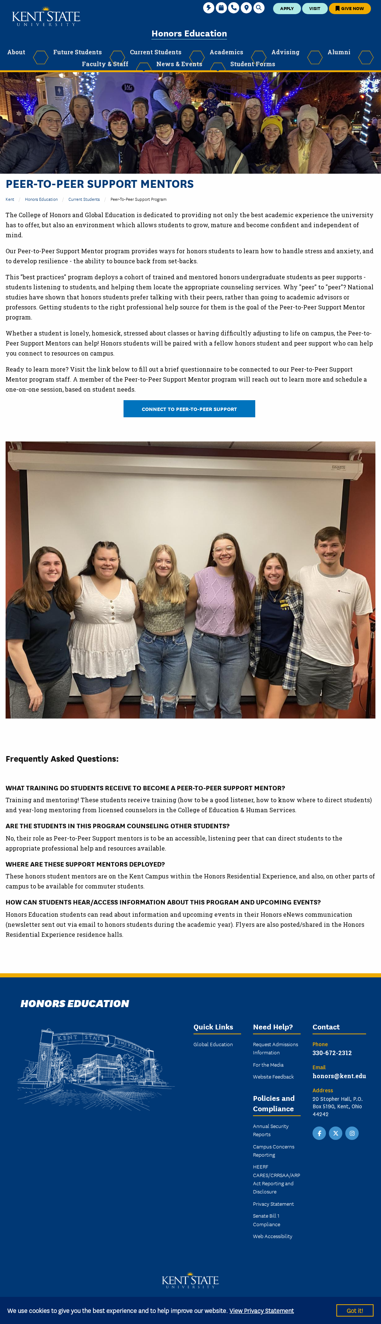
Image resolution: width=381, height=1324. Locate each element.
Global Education (213, 1044)
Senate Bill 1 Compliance (266, 1219)
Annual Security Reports (271, 1130)
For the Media (268, 1064)
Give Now (352, 8)
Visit (314, 8)
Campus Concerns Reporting (273, 1150)
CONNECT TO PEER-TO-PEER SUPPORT (189, 408)
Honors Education (189, 32)
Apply (287, 8)
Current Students (84, 198)
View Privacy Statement (262, 1310)
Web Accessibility (272, 1236)
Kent (10, 198)
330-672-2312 (332, 1053)
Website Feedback (273, 1076)
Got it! (355, 1310)
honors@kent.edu (339, 1076)
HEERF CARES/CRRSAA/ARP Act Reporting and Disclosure (276, 1178)
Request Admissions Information (275, 1048)
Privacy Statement (273, 1203)
